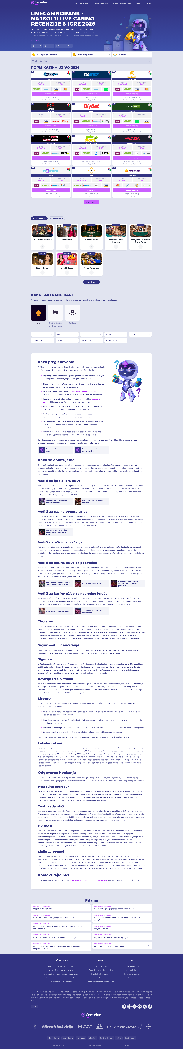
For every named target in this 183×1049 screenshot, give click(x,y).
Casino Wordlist (101, 966)
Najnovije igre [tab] (58, 218)
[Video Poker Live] (91, 264)
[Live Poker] (67, 237)
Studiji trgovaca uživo (122, 3)
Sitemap (127, 1046)
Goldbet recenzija (91, 194)
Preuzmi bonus (51, 94)
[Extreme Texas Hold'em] (116, 237)
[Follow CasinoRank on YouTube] (139, 1006)
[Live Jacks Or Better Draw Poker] (140, 237)
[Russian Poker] (91, 237)
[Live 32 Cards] (67, 264)
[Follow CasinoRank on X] (134, 1006)
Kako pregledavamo (132, 970)
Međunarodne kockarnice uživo (101, 981)
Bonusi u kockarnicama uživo (101, 970)
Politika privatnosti (94, 1046)
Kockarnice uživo (81, 3)
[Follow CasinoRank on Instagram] (129, 1006)
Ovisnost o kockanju (101, 978)
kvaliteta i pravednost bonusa (84, 391)
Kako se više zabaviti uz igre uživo (60, 970)
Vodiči (138, 3)
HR (33, 1006)
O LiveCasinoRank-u (132, 966)
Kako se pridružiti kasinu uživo (60, 966)
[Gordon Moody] (85, 1026)
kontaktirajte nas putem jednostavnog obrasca (88, 880)
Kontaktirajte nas (132, 978)
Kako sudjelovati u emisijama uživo (60, 981)
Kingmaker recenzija (132, 194)
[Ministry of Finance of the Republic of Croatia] (35, 1026)
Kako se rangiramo (132, 974)
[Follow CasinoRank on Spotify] (145, 1006)
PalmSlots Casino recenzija (91, 161)
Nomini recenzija (51, 194)
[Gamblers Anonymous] (99, 1026)
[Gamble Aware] (124, 1026)
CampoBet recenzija (132, 129)
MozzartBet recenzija (132, 97)
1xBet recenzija (91, 97)
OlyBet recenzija (91, 129)
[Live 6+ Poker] (42, 264)
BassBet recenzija (50, 97)
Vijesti (149, 3)
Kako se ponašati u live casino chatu (60, 978)
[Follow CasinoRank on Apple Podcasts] (150, 1006)
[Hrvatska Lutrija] (58, 1026)
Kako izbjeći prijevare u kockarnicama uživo (60, 974)
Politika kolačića (58, 1046)
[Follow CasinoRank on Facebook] (124, 1006)
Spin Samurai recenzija (51, 161)
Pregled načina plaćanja (101, 974)
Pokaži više (90, 202)
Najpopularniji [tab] (40, 218)
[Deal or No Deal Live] (42, 237)
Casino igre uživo (101, 3)
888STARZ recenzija (51, 129)
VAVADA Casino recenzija (132, 161)
